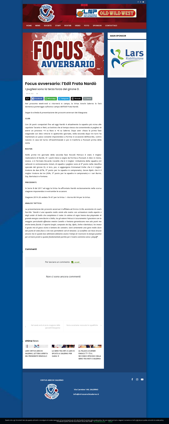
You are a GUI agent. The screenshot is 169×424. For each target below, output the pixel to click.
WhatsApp (52, 99)
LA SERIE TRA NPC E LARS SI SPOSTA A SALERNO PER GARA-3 (63, 353)
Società (48, 25)
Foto (86, 25)
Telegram (65, 99)
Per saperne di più (99, 421)
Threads (77, 99)
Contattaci (111, 25)
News (37, 25)
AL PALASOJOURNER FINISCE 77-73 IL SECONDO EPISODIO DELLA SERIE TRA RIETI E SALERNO (89, 355)
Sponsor (97, 25)
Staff (58, 25)
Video (77, 25)
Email (89, 99)
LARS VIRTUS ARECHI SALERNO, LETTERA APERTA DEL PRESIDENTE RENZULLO (36, 353)
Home (29, 25)
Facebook (38, 99)
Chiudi (110, 421)
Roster (67, 25)
